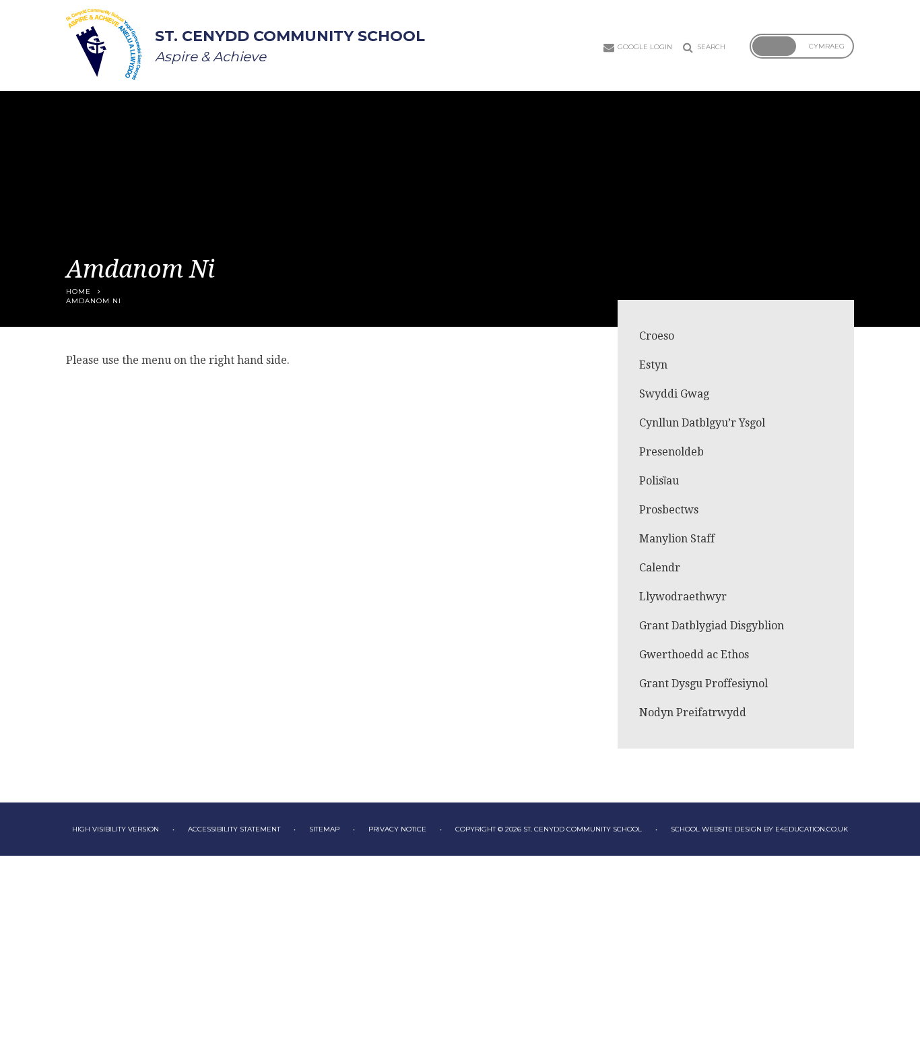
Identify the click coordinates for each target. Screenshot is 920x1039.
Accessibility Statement (234, 829)
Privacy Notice (397, 829)
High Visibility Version (115, 829)
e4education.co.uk (811, 829)
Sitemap (324, 829)
